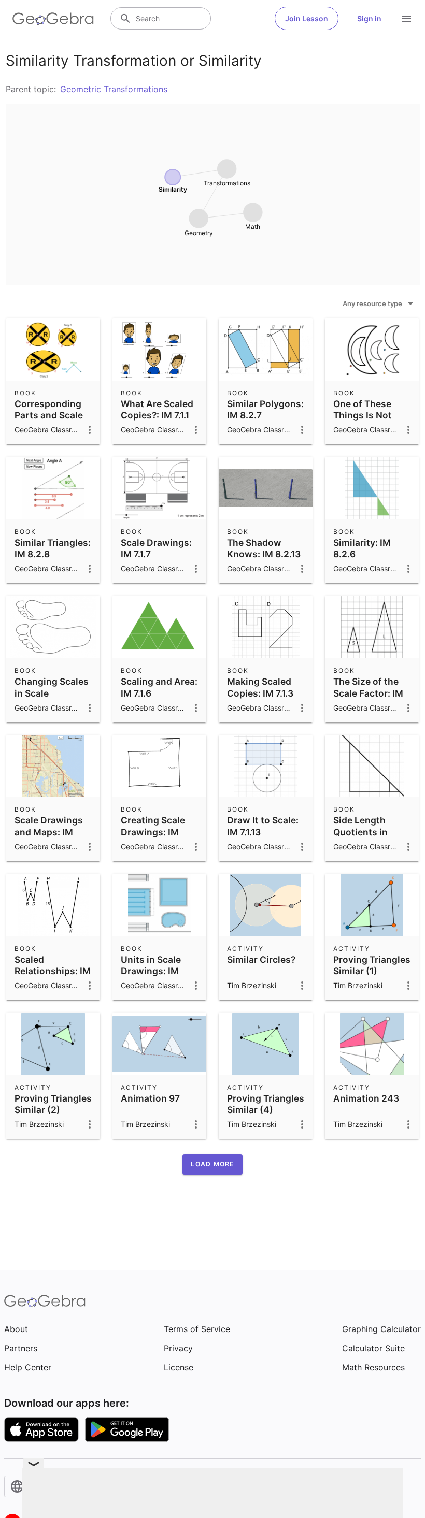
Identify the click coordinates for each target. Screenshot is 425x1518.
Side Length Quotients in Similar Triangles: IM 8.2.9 (371, 837)
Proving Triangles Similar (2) (53, 1104)
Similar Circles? (261, 959)
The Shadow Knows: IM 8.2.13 (264, 548)
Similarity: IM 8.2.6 (362, 548)
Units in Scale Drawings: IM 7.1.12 (151, 971)
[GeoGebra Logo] (53, 18)
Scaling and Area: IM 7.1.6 (159, 687)
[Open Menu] (406, 18)
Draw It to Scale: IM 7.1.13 (263, 826)
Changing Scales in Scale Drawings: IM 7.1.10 (52, 698)
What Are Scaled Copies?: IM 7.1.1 (157, 409)
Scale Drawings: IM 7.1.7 (156, 548)
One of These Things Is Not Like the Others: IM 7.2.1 (368, 421)
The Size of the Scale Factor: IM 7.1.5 (368, 693)
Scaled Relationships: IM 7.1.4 (53, 971)
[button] (212, 1164)
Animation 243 (366, 1098)
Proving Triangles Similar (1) (371, 965)
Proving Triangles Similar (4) (265, 1104)
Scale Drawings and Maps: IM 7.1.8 (49, 832)
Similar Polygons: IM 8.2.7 (265, 409)
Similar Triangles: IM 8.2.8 (53, 548)
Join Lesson (306, 18)
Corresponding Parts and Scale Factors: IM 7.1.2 (49, 415)
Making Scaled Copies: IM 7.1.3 (260, 687)
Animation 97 (150, 1098)
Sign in (369, 18)
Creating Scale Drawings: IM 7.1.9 (153, 832)
